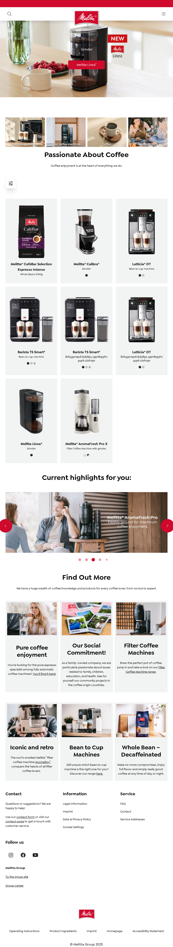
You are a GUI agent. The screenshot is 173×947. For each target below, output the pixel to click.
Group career (14, 885)
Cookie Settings (73, 827)
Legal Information (75, 804)
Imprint (68, 811)
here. (99, 773)
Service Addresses (132, 819)
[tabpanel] (86, 522)
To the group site (16, 877)
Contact (125, 811)
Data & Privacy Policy (77, 819)
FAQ (123, 804)
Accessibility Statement (148, 931)
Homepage (114, 931)
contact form (25, 817)
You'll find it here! (44, 674)
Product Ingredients (63, 931)
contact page (14, 821)
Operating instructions (24, 931)
